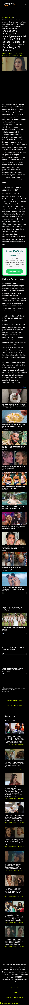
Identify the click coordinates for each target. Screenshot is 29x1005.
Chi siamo (14, 992)
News (21, 53)
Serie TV (14, 744)
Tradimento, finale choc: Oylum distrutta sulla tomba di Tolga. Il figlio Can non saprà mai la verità (13, 891)
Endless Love (7, 53)
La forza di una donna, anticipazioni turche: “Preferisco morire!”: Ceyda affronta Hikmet (13, 866)
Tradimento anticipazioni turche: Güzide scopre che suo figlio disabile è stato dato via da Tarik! (14, 764)
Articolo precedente (14, 700)
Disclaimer (14, 987)
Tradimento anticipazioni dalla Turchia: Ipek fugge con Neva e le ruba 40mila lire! (14, 842)
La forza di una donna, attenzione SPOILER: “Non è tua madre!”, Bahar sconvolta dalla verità (14, 942)
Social (15, 53)
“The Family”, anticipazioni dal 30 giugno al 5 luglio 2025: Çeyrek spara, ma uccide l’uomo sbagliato (14, 818)
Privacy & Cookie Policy (14, 998)
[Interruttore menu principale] (25, 4)
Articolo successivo (14, 705)
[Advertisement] (14, 88)
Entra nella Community (14, 271)
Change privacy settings (9, 1003)
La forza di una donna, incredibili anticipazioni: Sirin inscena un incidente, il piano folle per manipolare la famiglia (14, 917)
